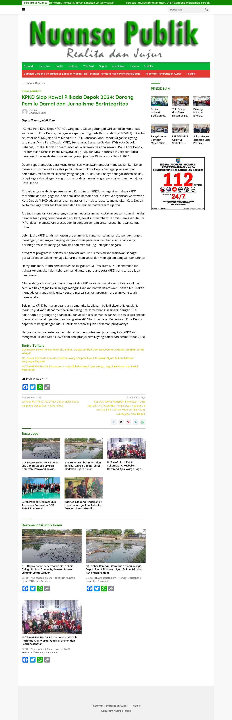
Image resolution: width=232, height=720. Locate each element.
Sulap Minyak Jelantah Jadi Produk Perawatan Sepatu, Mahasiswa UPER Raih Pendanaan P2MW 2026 (201, 140)
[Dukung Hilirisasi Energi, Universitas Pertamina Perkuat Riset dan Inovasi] (201, 101)
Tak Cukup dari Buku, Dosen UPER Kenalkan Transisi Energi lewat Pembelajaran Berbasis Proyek (180, 112)
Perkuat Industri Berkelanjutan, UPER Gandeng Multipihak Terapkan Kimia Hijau (153, 2)
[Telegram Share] (135, 422)
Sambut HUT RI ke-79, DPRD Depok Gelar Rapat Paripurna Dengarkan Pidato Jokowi (50, 401)
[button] (206, 9)
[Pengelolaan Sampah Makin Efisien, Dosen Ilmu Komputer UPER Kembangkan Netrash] (159, 128)
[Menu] (24, 10)
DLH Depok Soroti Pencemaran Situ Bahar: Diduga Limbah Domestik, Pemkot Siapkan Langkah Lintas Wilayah (83, 351)
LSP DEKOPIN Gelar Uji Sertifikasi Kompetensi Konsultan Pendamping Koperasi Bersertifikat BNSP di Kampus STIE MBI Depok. (180, 140)
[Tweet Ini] (121, 422)
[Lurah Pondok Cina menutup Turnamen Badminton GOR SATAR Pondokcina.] (41, 487)
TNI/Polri (88, 66)
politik (59, 66)
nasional (73, 66)
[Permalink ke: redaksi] (25, 111)
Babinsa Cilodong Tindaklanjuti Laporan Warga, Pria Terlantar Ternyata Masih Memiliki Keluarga (82, 73)
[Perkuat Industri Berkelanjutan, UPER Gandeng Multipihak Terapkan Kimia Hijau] (159, 101)
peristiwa (45, 66)
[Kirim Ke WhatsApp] (143, 422)
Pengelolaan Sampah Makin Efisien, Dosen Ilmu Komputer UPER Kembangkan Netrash (159, 140)
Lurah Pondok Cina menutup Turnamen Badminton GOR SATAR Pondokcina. (39, 505)
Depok (103, 66)
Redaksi (149, 66)
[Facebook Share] (114, 422)
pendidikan (118, 66)
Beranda (29, 66)
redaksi (33, 110)
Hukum (134, 66)
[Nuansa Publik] (112, 37)
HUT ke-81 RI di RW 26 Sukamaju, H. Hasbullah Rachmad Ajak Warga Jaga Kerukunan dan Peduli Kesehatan (80, 368)
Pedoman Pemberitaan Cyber (163, 73)
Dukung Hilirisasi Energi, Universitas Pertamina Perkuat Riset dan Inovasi (201, 112)
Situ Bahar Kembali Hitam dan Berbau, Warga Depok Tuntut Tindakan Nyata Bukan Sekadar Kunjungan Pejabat (78, 359)
